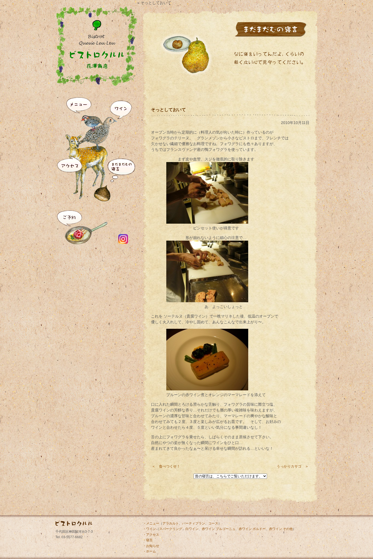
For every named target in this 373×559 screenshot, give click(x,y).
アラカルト (170, 523)
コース (213, 523)
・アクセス (151, 535)
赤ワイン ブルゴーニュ (218, 529)
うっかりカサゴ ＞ (293, 466)
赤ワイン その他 (281, 529)
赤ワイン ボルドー (252, 529)
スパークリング (170, 529)
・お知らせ (151, 546)
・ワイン (149, 529)
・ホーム (149, 551)
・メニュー (151, 523)
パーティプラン (193, 523)
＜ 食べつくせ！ (166, 466)
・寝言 (148, 540)
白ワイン (192, 529)
